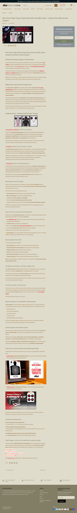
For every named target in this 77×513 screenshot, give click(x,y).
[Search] (55, 5)
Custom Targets (17, 8)
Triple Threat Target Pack (25, 225)
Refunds (41, 494)
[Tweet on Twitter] (13, 45)
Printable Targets (10, 387)
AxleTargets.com (11, 458)
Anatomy (9, 146)
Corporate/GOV (68, 8)
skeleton (13, 72)
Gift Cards (4, 12)
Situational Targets (59, 8)
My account (62, 6)
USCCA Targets (40, 8)
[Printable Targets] (20, 391)
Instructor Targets (49, 8)
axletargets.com (20, 66)
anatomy (7, 72)
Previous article (10, 470)
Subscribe (64, 41)
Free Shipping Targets (7, 8)
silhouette (42, 70)
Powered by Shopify (6, 508)
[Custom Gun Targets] (25, 360)
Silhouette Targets (12, 129)
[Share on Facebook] (8, 45)
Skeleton (9, 163)
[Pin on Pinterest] (11, 45)
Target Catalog (26, 8)
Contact (10, 12)
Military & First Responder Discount (45, 501)
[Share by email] (15, 45)
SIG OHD (33, 8)
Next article (42, 470)
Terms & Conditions (44, 492)
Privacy (41, 490)
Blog (41, 496)
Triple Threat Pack (14, 453)
